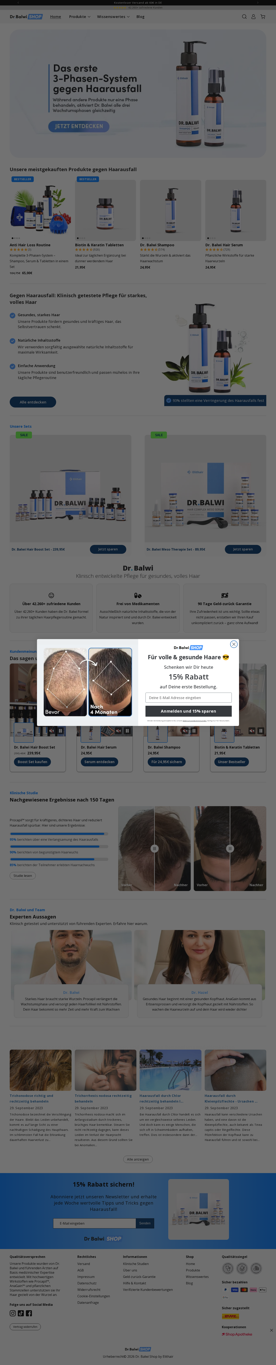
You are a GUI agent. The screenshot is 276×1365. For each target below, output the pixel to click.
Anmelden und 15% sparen (188, 711)
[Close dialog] (233, 644)
